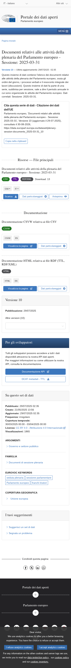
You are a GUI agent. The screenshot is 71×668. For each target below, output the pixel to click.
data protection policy (38, 657)
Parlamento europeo (18, 482)
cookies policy (62, 657)
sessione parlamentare (38, 477)
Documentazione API (33, 371)
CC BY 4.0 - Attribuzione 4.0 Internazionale (40, 427)
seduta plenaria (15, 477)
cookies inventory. (40, 661)
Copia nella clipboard (16, 141)
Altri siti (60, 3)
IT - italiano (9, 3)
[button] (63, 31)
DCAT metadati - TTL (33, 379)
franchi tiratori (39, 482)
